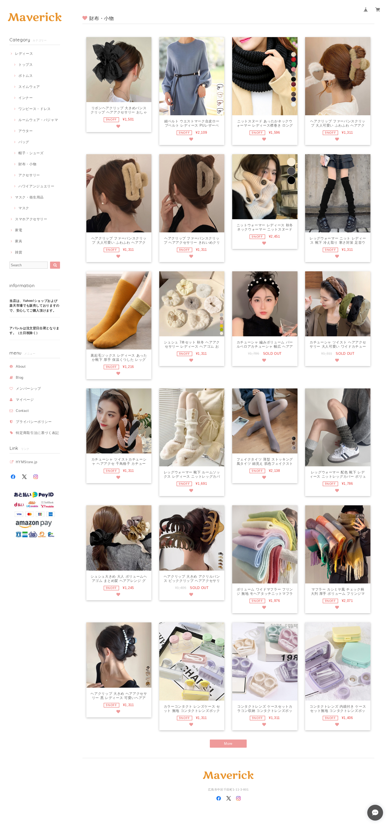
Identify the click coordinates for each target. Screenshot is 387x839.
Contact (22, 411)
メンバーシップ (28, 389)
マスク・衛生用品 (29, 197)
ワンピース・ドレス (34, 109)
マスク (23, 208)
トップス (25, 65)
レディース (24, 54)
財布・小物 (27, 164)
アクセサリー (29, 175)
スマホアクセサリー (31, 219)
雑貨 (18, 252)
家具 (18, 241)
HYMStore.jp (26, 462)
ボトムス (25, 76)
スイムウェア (29, 87)
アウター (25, 131)
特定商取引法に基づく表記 (37, 433)
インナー (25, 98)
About (21, 366)
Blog (19, 377)
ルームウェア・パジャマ (38, 120)
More (228, 744)
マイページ (25, 400)
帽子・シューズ (30, 153)
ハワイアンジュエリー (36, 186)
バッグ (23, 142)
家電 (18, 230)
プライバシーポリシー (34, 422)
